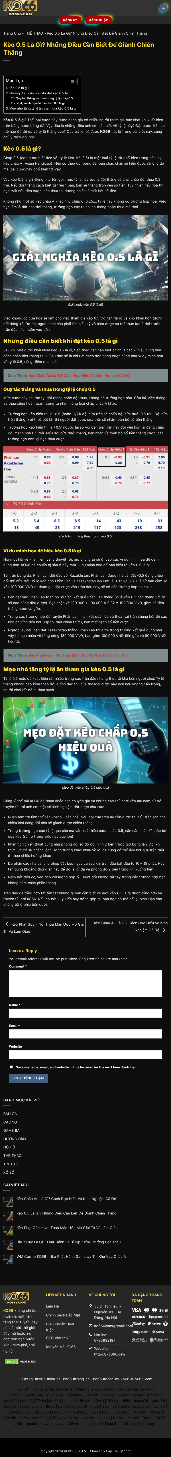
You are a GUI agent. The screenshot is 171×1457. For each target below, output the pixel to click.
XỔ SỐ (8, 1172)
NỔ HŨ (9, 1147)
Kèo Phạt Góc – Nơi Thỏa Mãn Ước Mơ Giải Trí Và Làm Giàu (67, 1228)
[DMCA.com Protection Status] (21, 1361)
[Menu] (163, 8)
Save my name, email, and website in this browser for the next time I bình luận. (76, 1067)
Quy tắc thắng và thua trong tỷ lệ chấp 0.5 (44, 98)
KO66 (105, 131)
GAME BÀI (11, 1130)
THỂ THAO (34, 33)
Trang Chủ (12, 33)
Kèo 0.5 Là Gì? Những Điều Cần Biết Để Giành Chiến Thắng (66, 1213)
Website (15, 1046)
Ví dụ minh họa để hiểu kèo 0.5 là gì (41, 103)
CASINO (10, 1122)
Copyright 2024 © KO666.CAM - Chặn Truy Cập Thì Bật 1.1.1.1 (85, 1451)
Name (14, 1005)
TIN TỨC (10, 1164)
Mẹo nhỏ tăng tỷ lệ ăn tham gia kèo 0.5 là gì (43, 108)
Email (14, 1026)
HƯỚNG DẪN (14, 1139)
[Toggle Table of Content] (72, 81)
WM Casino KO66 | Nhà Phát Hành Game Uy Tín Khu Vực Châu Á (71, 1256)
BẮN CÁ (10, 1113)
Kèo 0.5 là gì (13, 120)
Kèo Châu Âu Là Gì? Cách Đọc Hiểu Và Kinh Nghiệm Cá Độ (66, 1199)
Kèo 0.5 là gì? (19, 88)
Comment (18, 966)
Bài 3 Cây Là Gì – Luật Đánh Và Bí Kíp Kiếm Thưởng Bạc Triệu (69, 1242)
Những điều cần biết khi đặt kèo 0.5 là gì (40, 93)
